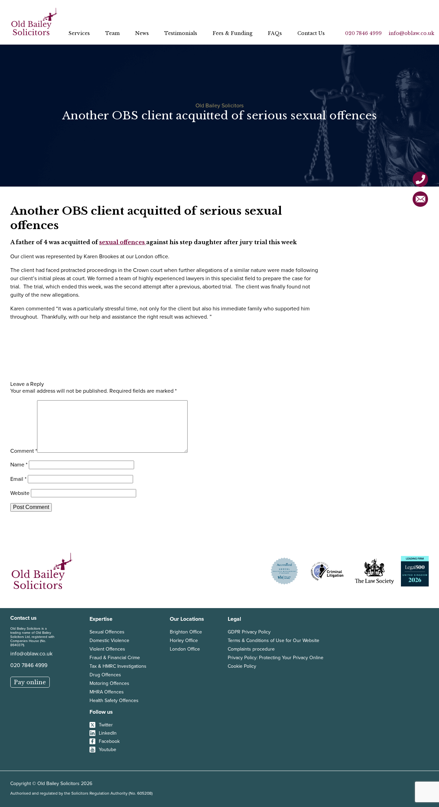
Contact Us (311, 33)
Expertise (101, 619)
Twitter (106, 724)
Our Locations (187, 619)
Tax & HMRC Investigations (118, 666)
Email (18, 479)
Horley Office (184, 640)
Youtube (107, 749)
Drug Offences (105, 674)
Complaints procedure (251, 648)
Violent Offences (107, 648)
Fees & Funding (232, 33)
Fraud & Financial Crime (115, 657)
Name (18, 464)
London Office (185, 648)
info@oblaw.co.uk (411, 33)
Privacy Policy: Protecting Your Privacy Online (275, 657)
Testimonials (180, 33)
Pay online (30, 682)
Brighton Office (186, 631)
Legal (234, 619)
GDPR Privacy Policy (249, 631)
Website (19, 493)
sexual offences (122, 242)
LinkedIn (108, 732)
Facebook (109, 741)
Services (79, 33)
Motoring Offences (109, 683)
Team (112, 33)
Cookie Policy (242, 666)
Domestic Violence (109, 640)
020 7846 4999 (363, 33)
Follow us (101, 712)
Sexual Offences (107, 631)
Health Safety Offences (114, 700)
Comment (23, 450)
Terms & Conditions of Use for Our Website (273, 640)
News (142, 33)
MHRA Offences (107, 691)
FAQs (275, 33)
